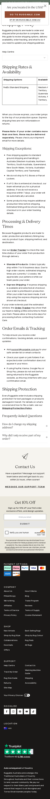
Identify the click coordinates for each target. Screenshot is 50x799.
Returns (7, 683)
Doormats (8, 645)
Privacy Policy (10, 615)
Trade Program (32, 600)
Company (10, 587)
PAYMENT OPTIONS (16, 564)
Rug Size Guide (10, 678)
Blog (27, 596)
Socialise (10, 706)
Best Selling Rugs (33, 630)
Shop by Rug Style (12, 635)
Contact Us (30, 665)
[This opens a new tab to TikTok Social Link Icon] (33, 711)
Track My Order (11, 672)
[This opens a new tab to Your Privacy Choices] (26, 695)
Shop (7, 627)
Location (10, 723)
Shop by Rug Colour (34, 635)
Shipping (29, 678)
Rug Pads (29, 640)
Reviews (28, 605)
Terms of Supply (32, 610)
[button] (25, 426)
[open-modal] (45, 5)
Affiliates (8, 605)
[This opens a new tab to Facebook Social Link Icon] (6, 711)
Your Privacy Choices (13, 695)
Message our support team (25, 486)
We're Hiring (9, 600)
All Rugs (28, 645)
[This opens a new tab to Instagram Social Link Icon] (13, 711)
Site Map (8, 687)
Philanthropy (10, 596)
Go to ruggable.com (25, 14)
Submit (25, 523)
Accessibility (30, 683)
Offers (7, 650)
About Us (8, 591)
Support (10, 661)
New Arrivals (9, 630)
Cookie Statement (33, 615)
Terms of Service (11, 610)
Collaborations (11, 640)
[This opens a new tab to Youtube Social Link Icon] (26, 711)
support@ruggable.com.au (25, 349)
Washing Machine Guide (33, 672)
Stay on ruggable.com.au (25, 20)
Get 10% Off (25, 503)
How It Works (31, 591)
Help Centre (9, 665)
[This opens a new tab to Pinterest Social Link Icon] (20, 711)
